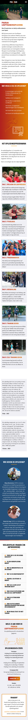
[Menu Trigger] (25, 1)
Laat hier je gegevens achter (12, 711)
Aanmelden (13, 678)
